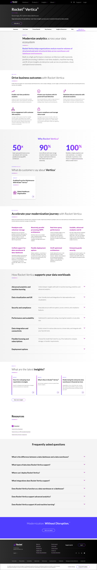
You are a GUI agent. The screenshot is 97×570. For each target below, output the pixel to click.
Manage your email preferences (72, 561)
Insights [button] (43, 2)
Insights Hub (39, 550)
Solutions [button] (25, 2)
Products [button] (35, 2)
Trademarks (61, 561)
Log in (81, 545)
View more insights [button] (18, 400)
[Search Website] (71, 2)
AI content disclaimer (55, 552)
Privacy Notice (21, 561)
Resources (38, 546)
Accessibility (29, 561)
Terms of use (44, 561)
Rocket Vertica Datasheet (17, 429)
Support (78, 2)
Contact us (53, 550)
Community (53, 546)
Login (85, 2)
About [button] (52, 2)
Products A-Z (39, 548)
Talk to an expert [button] (48, 530)
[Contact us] (74, 2)
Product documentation (41, 552)
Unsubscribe (83, 561)
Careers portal (54, 548)
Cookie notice (36, 561)
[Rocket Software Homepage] (13, 2)
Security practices (52, 561)
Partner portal (54, 544)
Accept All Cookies (83, 566)
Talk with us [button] (17, 23)
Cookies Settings (71, 566)
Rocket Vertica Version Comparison (19, 434)
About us (38, 544)
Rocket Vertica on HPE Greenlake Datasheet (21, 431)
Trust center (14, 561)
